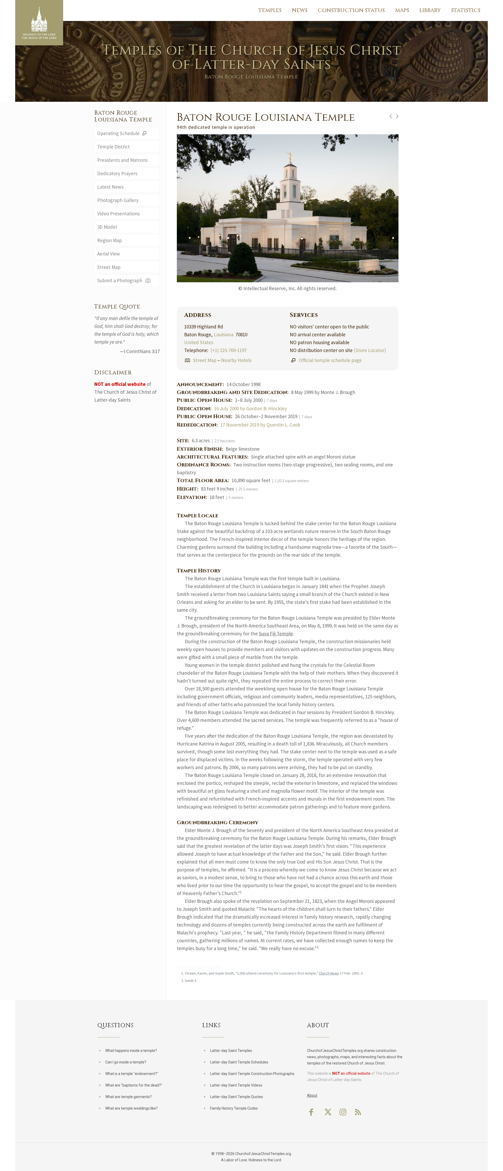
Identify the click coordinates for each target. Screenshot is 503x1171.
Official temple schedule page (330, 360)
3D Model (107, 227)
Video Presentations (118, 213)
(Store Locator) (370, 350)
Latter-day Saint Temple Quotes (236, 1097)
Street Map (204, 360)
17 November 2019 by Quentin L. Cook (260, 425)
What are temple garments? (128, 1097)
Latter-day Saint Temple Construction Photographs (252, 1074)
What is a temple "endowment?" (131, 1074)
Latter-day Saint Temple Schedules (239, 1062)
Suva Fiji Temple (276, 633)
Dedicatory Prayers (117, 173)
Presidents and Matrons (122, 160)
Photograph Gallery (118, 200)
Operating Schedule (119, 133)
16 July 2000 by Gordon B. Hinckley (250, 408)
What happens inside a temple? (131, 1050)
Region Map (109, 240)
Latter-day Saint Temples (231, 1050)
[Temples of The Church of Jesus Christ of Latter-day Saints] (39, 22)
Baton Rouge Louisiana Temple (123, 116)
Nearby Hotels (236, 360)
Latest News (110, 187)
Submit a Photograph (120, 280)
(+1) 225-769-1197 (228, 350)
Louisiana (223, 334)
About (312, 1095)
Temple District (113, 146)
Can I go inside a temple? (125, 1062)
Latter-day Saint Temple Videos (236, 1085)
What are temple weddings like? (131, 1108)
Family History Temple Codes (234, 1108)
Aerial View (108, 254)
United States (198, 342)
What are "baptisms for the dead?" (133, 1085)
